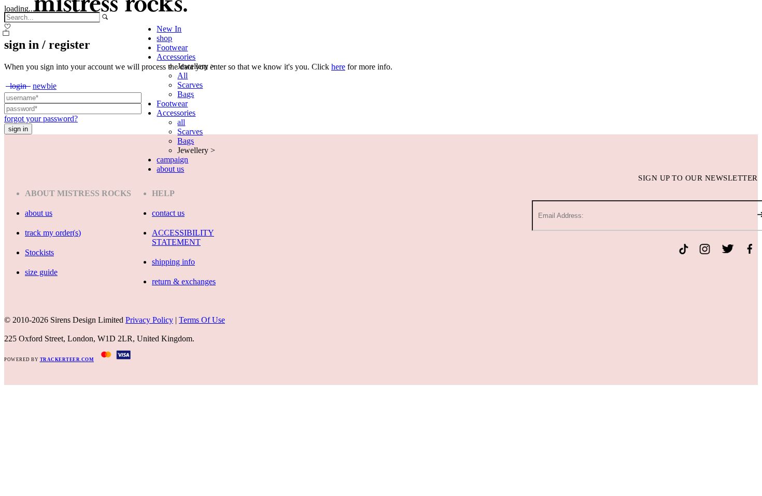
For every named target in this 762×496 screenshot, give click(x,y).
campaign (172, 159)
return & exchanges (184, 281)
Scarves (190, 84)
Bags (185, 94)
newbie (45, 85)
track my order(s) (53, 232)
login (18, 85)
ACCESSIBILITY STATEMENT (183, 237)
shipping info (173, 261)
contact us (168, 213)
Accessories (176, 56)
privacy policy (149, 319)
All (182, 75)
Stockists (39, 252)
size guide (41, 272)
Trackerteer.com (67, 359)
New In (169, 28)
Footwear (172, 47)
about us (170, 168)
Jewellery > (196, 66)
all (181, 122)
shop (164, 38)
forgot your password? (41, 118)
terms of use (202, 319)
